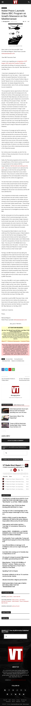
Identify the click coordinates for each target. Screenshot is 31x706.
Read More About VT (17, 676)
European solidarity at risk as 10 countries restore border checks (15, 575)
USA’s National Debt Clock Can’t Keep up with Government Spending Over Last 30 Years (19, 410)
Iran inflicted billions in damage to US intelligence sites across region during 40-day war (15, 546)
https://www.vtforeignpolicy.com (15, 397)
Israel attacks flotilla (6, 360)
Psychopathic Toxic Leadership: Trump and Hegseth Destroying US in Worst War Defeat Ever (15, 539)
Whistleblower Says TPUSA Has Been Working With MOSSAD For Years (13, 506)
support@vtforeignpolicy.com (18, 680)
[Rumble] (21, 690)
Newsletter (8, 701)
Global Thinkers (6, 612)
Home (3, 5)
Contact (23, 701)
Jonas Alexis (9, 596)
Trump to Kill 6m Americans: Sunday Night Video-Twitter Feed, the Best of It (18, 425)
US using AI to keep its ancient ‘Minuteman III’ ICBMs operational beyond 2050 (15, 558)
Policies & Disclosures (14, 341)
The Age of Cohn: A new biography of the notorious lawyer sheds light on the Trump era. (15, 512)
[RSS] (25, 690)
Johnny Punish (15, 606)
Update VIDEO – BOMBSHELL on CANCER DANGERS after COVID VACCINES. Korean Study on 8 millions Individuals (15, 533)
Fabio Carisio (15, 599)
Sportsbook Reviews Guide (16, 704)
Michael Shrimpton (6, 601)
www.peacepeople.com (8, 53)
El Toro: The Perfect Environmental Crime (24, 379)
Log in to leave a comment (15, 440)
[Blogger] (4, 690)
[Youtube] (23, 694)
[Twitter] (6, 369)
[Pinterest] (9, 369)
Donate (18, 700)
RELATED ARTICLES (7, 405)
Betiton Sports (26, 704)
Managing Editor (6, 21)
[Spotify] (7, 694)
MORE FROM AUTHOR (19, 405)
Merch (13, 701)
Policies (13, 700)
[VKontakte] (15, 694)
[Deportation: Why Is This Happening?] (5, 418)
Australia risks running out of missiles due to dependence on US (15, 552)
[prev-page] (2, 431)
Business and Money (4, 412)
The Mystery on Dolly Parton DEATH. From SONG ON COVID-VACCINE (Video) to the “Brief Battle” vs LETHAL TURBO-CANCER (15, 500)
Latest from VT (6, 495)
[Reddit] (17, 690)
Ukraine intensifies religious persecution (14, 580)
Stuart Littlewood (24, 601)
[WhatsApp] (13, 369)
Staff (10, 700)
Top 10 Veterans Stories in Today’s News (8, 379)
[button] (2, 2)
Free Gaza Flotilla (9, 359)
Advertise (18, 701)
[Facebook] (3, 369)
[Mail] (13, 690)
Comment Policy (25, 341)
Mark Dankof (15, 601)
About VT (4, 341)
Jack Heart (22, 599)
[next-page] (5, 431)
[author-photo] (15, 393)
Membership (23, 700)
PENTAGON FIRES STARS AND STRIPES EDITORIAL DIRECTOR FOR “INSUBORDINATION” (14, 584)
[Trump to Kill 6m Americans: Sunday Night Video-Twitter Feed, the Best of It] (5, 425)
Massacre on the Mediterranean (18, 360)
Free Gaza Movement (18, 359)
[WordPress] (19, 694)
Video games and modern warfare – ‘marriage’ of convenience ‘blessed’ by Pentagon (14, 526)
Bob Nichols (5, 603)
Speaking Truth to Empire (10, 571)
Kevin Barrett (17, 596)
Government (8, 5)
